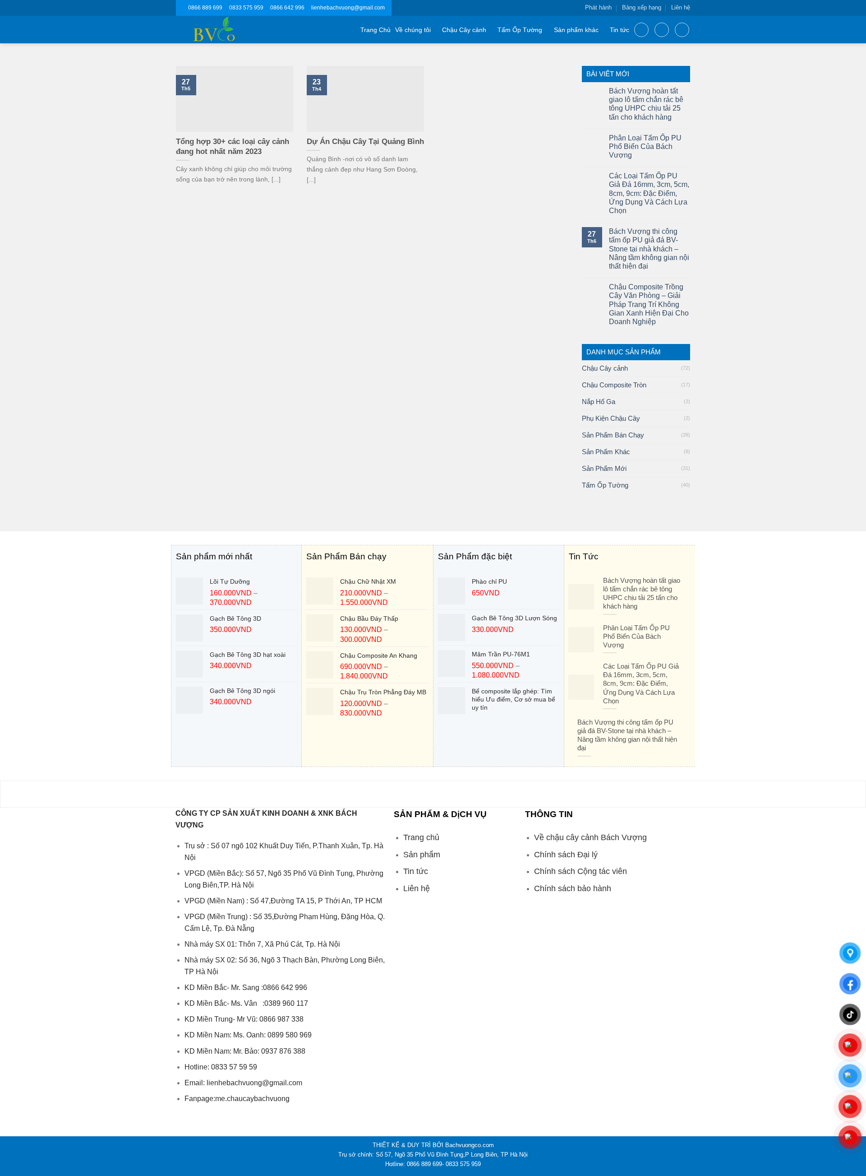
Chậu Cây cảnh (464, 29)
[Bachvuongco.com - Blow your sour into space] (225, 29)
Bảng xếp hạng (641, 7)
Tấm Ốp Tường (519, 29)
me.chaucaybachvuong (252, 1098)
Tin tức (619, 29)
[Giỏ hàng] (682, 30)
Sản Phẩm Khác (606, 452)
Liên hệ (680, 7)
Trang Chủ (375, 29)
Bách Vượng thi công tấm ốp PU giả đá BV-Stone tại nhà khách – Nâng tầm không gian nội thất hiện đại (649, 249)
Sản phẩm (421, 854)
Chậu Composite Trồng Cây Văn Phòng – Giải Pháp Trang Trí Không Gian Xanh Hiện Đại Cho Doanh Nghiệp (649, 304)
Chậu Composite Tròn (614, 385)
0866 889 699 (205, 8)
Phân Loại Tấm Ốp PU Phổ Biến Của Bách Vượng (645, 146)
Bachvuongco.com (469, 1145)
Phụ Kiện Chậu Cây (611, 418)
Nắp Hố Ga (598, 401)
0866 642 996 (287, 8)
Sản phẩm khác (576, 29)
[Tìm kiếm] (641, 30)
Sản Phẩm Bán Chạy (613, 435)
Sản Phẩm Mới (604, 468)
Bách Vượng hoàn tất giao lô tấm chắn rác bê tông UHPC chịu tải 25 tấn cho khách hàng (646, 104)
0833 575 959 (246, 8)
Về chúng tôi (413, 29)
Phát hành (598, 7)
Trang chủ (421, 837)
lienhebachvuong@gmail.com (348, 8)
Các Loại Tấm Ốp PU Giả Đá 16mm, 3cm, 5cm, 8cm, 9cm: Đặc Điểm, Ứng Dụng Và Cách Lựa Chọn (649, 193)
